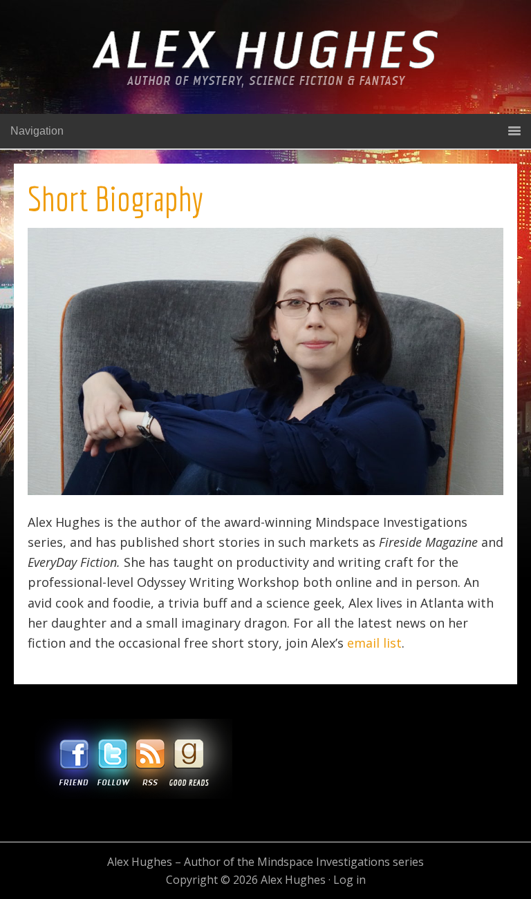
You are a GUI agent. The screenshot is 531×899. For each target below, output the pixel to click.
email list (374, 643)
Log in (349, 879)
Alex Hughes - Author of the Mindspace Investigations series (265, 71)
